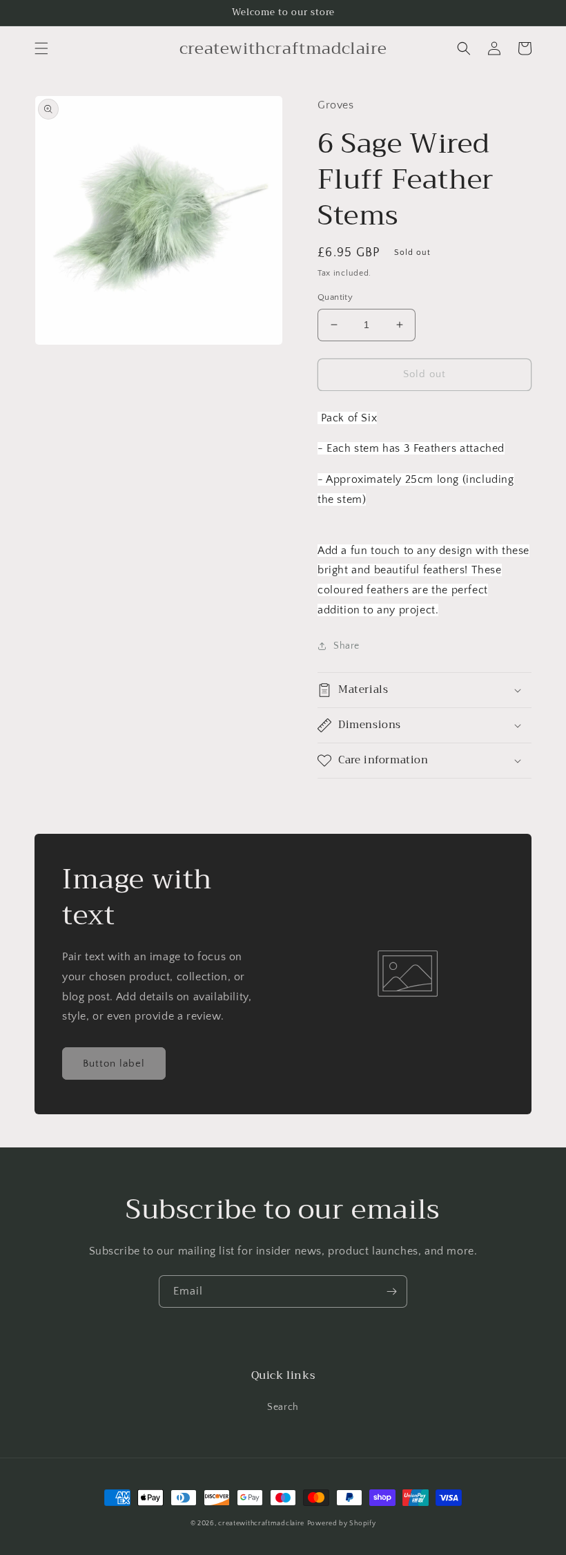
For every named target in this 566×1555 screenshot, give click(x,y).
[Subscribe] (391, 1291)
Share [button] (346, 645)
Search (283, 1407)
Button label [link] (114, 1063)
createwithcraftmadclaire (261, 1523)
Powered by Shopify (341, 1523)
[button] (41, 48)
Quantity (335, 297)
